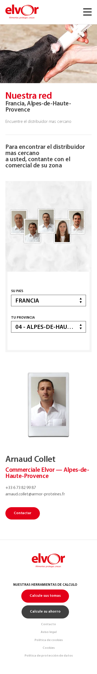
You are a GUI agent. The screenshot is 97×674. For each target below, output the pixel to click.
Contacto (48, 624)
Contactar (23, 513)
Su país (17, 291)
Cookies (49, 648)
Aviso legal (49, 632)
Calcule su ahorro (45, 612)
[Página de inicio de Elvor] (22, 12)
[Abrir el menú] (87, 12)
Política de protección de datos (49, 655)
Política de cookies (48, 640)
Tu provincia (23, 317)
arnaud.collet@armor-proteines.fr (35, 494)
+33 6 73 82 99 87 (20, 488)
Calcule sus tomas (45, 596)
